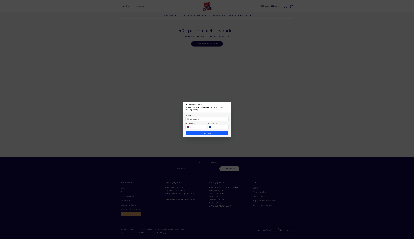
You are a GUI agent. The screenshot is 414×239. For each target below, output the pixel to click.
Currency (213, 123)
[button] (207, 119)
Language (191, 123)
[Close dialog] (226, 103)
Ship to (190, 115)
